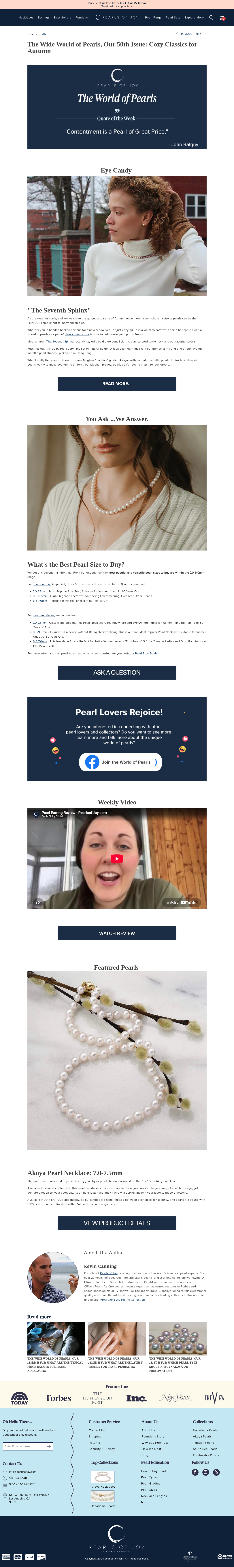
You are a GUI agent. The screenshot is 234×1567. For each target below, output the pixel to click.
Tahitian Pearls (203, 1443)
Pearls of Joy (108, 1273)
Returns (94, 1443)
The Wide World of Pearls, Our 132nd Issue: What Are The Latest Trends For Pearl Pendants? (115, 1362)
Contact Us (97, 1430)
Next (200, 33)
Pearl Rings (153, 17)
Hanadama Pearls (205, 1430)
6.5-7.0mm (40, 601)
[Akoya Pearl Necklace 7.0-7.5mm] (117, 1060)
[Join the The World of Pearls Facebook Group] (117, 739)
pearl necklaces (43, 615)
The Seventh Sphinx (60, 341)
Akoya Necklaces (103, 1487)
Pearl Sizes (149, 1490)
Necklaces (26, 17)
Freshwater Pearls (206, 1455)
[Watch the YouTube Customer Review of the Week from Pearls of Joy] (117, 933)
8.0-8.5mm (40, 596)
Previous (185, 33)
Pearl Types (149, 1477)
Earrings (44, 17)
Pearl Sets (173, 17)
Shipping (95, 1436)
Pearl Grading (151, 1483)
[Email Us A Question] (117, 673)
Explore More (194, 17)
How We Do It (151, 1449)
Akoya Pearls (202, 1436)
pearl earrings (42, 584)
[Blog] (216, 1472)
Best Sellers (62, 17)
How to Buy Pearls (154, 1471)
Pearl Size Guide (146, 653)
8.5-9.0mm (40, 632)
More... (146, 1502)
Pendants (82, 17)
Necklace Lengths (154, 1496)
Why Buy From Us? (155, 1443)
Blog (145, 1455)
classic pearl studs (77, 334)
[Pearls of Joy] (117, 17)
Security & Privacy (102, 1449)
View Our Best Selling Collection (122, 1300)
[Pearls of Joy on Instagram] (205, 1472)
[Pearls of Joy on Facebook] (195, 1472)
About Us (148, 1430)
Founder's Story (153, 1436)
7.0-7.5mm (40, 591)
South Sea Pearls (205, 1449)
